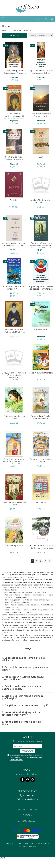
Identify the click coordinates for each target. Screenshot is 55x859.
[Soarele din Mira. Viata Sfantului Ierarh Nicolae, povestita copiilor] (14, 444)
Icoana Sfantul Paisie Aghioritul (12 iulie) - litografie (14, 331)
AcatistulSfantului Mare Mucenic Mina (41, 201)
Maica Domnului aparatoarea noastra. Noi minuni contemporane (14, 115)
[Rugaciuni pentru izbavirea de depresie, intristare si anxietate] (41, 271)
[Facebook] (22, 779)
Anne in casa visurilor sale (41, 373)
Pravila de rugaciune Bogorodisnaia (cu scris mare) (14, 72)
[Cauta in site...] (52, 19)
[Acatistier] (14, 185)
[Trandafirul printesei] (14, 530)
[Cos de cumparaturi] (46, 19)
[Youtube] (27, 779)
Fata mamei (41, 502)
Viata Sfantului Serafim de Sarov (14, 503)
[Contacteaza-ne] (39, 19)
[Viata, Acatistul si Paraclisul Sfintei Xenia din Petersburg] (14, 357)
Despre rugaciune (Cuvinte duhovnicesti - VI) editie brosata (14, 245)
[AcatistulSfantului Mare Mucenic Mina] (41, 185)
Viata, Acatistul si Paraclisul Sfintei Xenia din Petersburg (14, 375)
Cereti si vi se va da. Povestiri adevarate (14, 158)
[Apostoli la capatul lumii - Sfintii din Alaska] (14, 271)
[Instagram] (32, 779)
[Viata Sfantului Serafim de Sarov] (14, 487)
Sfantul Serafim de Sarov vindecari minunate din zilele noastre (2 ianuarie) (41, 245)
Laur (41, 157)
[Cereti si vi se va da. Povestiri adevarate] (14, 141)
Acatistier (14, 200)
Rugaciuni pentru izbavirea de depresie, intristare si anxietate (41, 288)
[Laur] (41, 141)
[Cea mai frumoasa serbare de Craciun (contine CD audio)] (41, 530)
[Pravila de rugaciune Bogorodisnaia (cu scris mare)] (14, 55)
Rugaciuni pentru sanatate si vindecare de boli (41, 71)
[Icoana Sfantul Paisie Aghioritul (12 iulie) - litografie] (14, 314)
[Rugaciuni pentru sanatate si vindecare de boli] (41, 55)
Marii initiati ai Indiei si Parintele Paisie (41, 115)
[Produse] (3, 20)
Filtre (15, 35)
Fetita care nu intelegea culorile (14, 417)
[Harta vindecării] (41, 314)
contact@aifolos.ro (29, 799)
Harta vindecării (41, 329)
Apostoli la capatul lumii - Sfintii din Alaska (14, 287)
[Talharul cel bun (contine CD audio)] (41, 444)
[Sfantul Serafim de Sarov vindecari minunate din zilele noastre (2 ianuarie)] (41, 228)
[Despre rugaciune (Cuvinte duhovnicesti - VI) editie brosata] (14, 228)
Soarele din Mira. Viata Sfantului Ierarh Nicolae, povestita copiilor (14, 461)
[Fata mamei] (41, 487)
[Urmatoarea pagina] (49, 561)
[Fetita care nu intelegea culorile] (14, 400)
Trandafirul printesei (14, 545)
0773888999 (29, 795)
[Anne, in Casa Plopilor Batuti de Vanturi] (41, 400)
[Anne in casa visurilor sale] (41, 357)
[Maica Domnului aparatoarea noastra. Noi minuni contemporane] (14, 98)
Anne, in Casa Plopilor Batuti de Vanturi (41, 417)
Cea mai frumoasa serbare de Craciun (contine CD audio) (41, 547)
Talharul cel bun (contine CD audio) (41, 460)
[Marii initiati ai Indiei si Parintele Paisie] (41, 98)
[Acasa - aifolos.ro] (27, 8)
